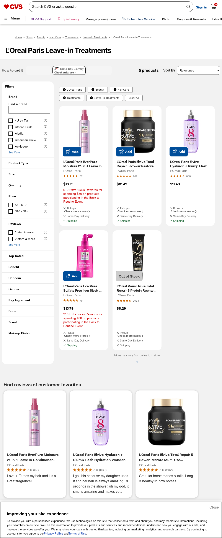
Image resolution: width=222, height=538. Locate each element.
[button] (27, 96)
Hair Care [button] (123, 89)
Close (214, 507)
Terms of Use (77, 533)
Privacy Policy (53, 533)
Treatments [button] (73, 97)
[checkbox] (27, 120)
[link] (81, 176)
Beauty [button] (99, 89)
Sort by (169, 70)
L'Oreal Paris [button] (74, 89)
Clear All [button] (134, 97)
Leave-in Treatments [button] (106, 97)
